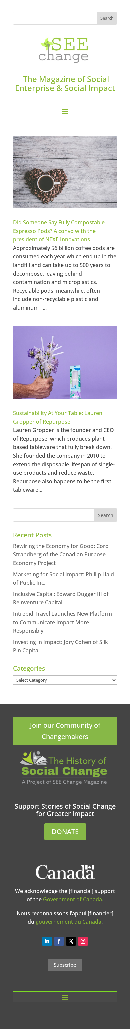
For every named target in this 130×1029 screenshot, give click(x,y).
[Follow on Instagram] (83, 941)
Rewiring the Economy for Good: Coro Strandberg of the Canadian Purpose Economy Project (61, 554)
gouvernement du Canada (68, 921)
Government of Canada (72, 899)
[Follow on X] (71, 941)
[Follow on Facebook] (59, 941)
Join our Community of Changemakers (65, 731)
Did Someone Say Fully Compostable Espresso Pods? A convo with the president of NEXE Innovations (59, 231)
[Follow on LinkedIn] (47, 941)
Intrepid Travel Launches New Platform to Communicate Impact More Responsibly (62, 622)
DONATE (65, 831)
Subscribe (65, 964)
